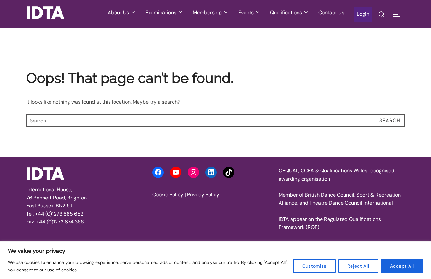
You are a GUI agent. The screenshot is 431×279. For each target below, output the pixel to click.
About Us (118, 12)
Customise (314, 266)
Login (363, 14)
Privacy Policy (203, 194)
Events (246, 12)
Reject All (358, 266)
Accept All (402, 266)
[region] (215, 260)
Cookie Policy (167, 194)
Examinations (160, 12)
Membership (207, 12)
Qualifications (286, 12)
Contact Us (331, 12)
